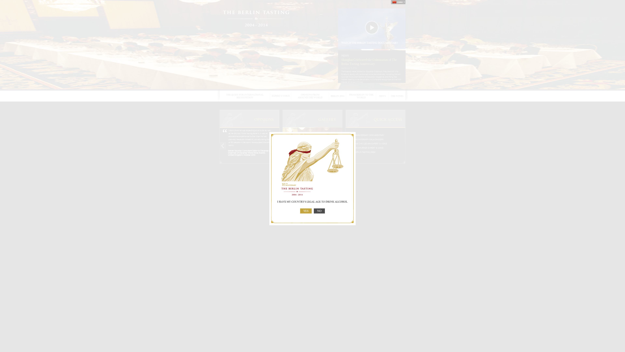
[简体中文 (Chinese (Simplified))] (398, 2)
